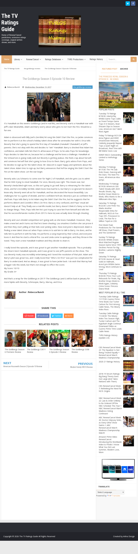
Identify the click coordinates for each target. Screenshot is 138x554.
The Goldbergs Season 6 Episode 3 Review (59, 350)
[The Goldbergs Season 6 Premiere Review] (15, 338)
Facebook (43, 315)
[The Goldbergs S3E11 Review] (37, 338)
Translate (116, 495)
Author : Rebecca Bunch (31, 292)
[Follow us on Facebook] (133, 3)
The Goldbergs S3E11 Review (36, 350)
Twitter (57, 315)
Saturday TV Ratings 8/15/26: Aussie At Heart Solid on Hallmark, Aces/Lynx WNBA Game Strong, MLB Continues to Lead (110, 263)
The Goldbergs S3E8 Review (80, 350)
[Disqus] (48, 412)
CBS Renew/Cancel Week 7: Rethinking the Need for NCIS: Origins (110, 388)
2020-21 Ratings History (109, 361)
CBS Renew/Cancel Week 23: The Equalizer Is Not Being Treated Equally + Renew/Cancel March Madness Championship (110, 352)
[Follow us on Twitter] (128, 3)
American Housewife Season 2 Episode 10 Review (22, 366)
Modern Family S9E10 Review (81, 367)
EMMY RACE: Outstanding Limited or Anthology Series (110, 157)
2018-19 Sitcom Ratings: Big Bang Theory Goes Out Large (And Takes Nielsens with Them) (109, 377)
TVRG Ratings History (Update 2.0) (108, 336)
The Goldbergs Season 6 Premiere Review (15, 350)
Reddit (30, 315)
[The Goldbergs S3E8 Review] (82, 338)
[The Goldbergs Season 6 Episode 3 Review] (60, 338)
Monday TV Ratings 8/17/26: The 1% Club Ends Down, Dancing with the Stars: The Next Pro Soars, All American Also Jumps (110, 173)
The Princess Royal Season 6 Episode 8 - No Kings (113, 77)
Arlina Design (129, 536)
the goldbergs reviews (82, 87)
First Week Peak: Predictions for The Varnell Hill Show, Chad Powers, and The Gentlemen (110, 229)
